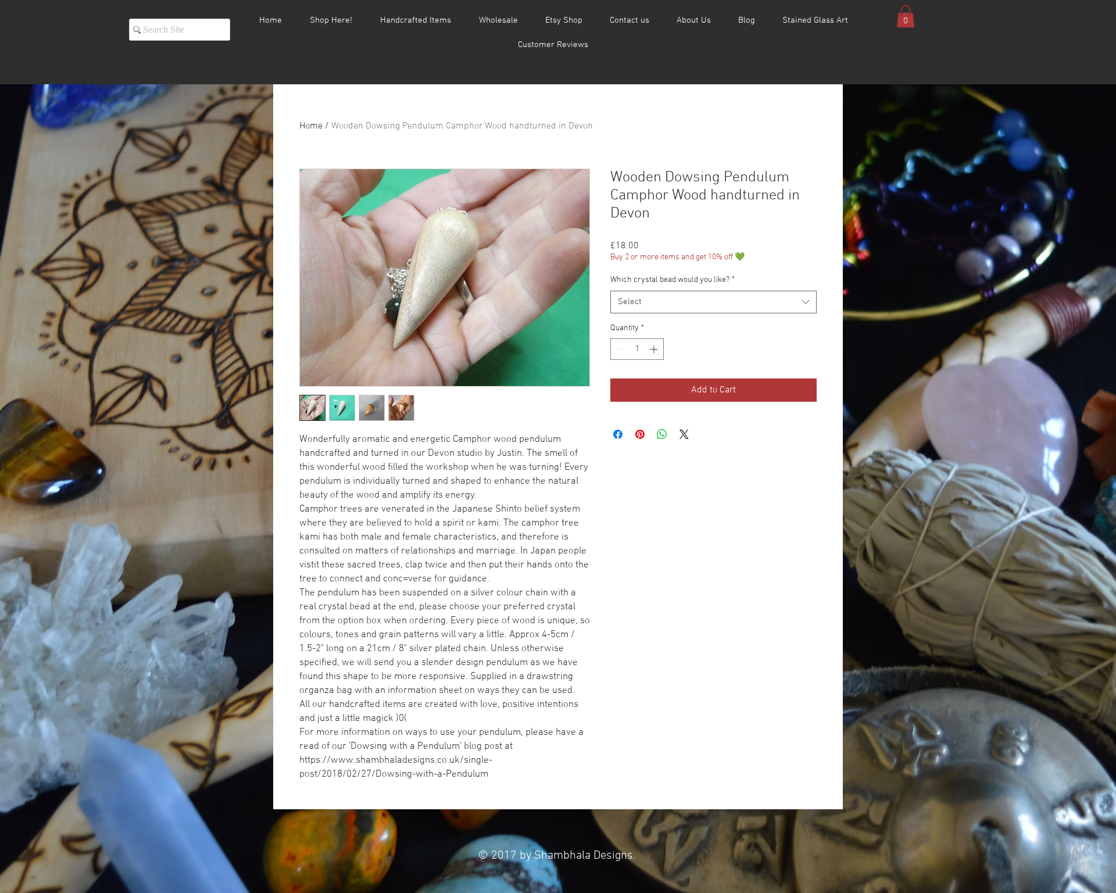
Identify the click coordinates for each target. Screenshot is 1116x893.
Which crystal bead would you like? (672, 280)
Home (311, 126)
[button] (905, 16)
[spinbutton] (637, 349)
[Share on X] (684, 434)
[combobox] (713, 302)
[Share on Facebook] (618, 434)
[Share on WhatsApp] (662, 434)
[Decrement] (619, 349)
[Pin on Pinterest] (640, 434)
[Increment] (655, 349)
